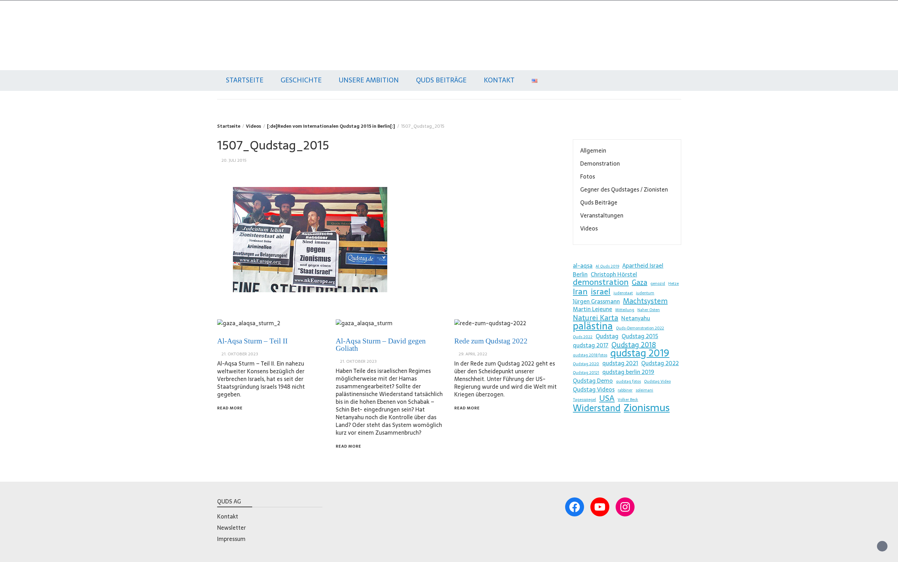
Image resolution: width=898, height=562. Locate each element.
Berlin (580, 274)
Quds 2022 (582, 337)
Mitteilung (624, 310)
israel (600, 291)
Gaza (639, 282)
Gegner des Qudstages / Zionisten (624, 189)
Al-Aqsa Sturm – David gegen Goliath (381, 345)
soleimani (644, 390)
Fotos (587, 176)
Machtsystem (645, 301)
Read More (230, 408)
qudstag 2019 (639, 353)
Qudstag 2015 (640, 336)
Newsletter (231, 527)
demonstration (601, 282)
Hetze (673, 284)
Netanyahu (635, 318)
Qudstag (231, 27)
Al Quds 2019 (607, 266)
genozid (657, 284)
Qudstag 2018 (633, 345)
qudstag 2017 (590, 345)
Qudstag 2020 (586, 364)
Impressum (231, 538)
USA (607, 398)
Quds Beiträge (441, 80)
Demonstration (600, 163)
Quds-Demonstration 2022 (640, 328)
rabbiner (625, 390)
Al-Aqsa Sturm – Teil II (252, 341)
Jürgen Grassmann (596, 301)
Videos (589, 228)
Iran (580, 291)
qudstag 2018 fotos (590, 355)
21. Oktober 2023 (239, 353)
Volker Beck (628, 400)
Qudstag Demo (593, 380)
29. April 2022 (472, 353)
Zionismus (647, 408)
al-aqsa (582, 265)
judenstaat (623, 293)
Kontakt (499, 80)
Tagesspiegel (584, 400)
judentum (645, 293)
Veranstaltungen (601, 215)
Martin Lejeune (592, 309)
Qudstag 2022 (660, 363)
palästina (593, 326)
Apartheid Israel (642, 265)
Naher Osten (648, 310)
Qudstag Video (657, 381)
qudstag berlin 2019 (628, 372)
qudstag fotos (628, 381)
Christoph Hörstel (614, 274)
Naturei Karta (595, 318)
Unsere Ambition (369, 80)
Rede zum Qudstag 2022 (491, 341)
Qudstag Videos (594, 389)
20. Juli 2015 (234, 160)
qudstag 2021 (620, 363)
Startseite (244, 80)
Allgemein (593, 150)
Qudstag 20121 (586, 373)
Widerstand (597, 408)
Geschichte (301, 80)
